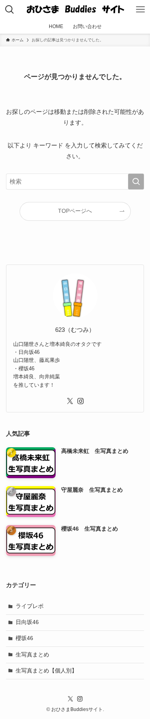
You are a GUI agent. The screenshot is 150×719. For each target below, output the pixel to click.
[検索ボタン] (9, 9)
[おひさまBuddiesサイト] (75, 9)
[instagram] (80, 401)
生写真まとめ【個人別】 (46, 671)
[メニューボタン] (140, 9)
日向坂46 (27, 622)
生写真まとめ (32, 655)
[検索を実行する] (136, 182)
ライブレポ (30, 606)
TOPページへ (75, 211)
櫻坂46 (24, 638)
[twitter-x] (70, 401)
